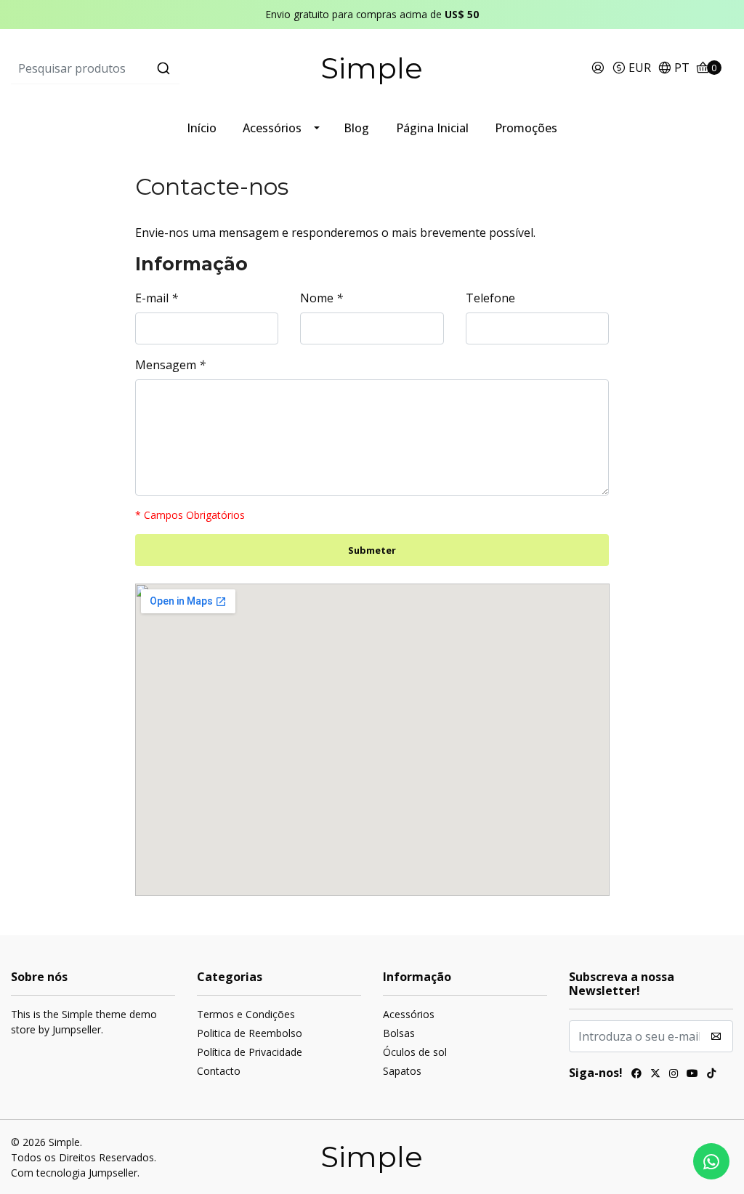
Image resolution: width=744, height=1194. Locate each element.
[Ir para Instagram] (673, 1074)
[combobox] (131, 68)
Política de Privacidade (249, 1052)
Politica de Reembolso (249, 1033)
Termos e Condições (246, 1014)
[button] (631, 68)
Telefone (490, 298)
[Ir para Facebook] (636, 1074)
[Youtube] (692, 1074)
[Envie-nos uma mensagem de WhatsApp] (711, 1161)
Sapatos (402, 1071)
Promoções (526, 128)
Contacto (218, 1071)
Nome (321, 298)
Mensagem (170, 365)
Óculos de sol (415, 1052)
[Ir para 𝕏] (655, 1074)
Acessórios (272, 128)
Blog (356, 128)
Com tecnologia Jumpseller (74, 1172)
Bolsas (399, 1033)
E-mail (156, 298)
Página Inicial (432, 128)
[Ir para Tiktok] (711, 1074)
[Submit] (163, 68)
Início (202, 128)
